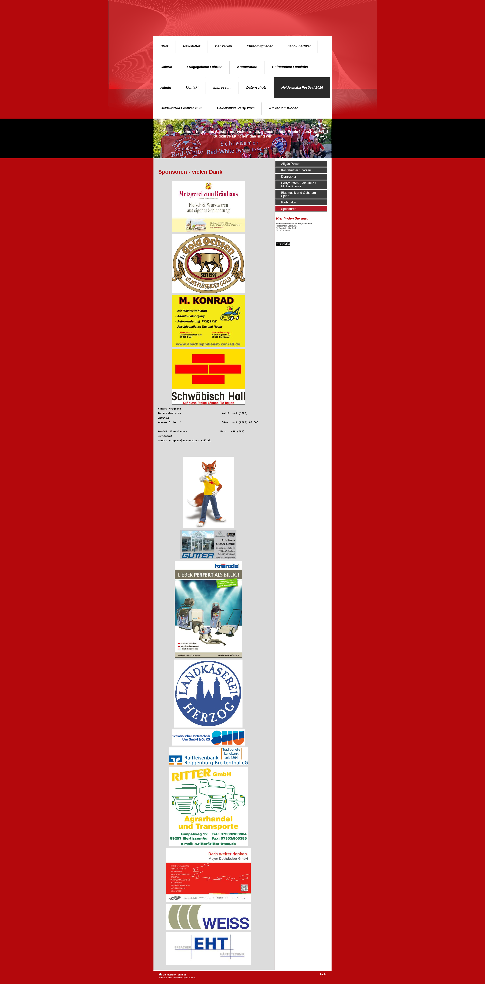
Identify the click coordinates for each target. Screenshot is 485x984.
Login (323, 974)
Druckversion (169, 975)
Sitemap (182, 975)
